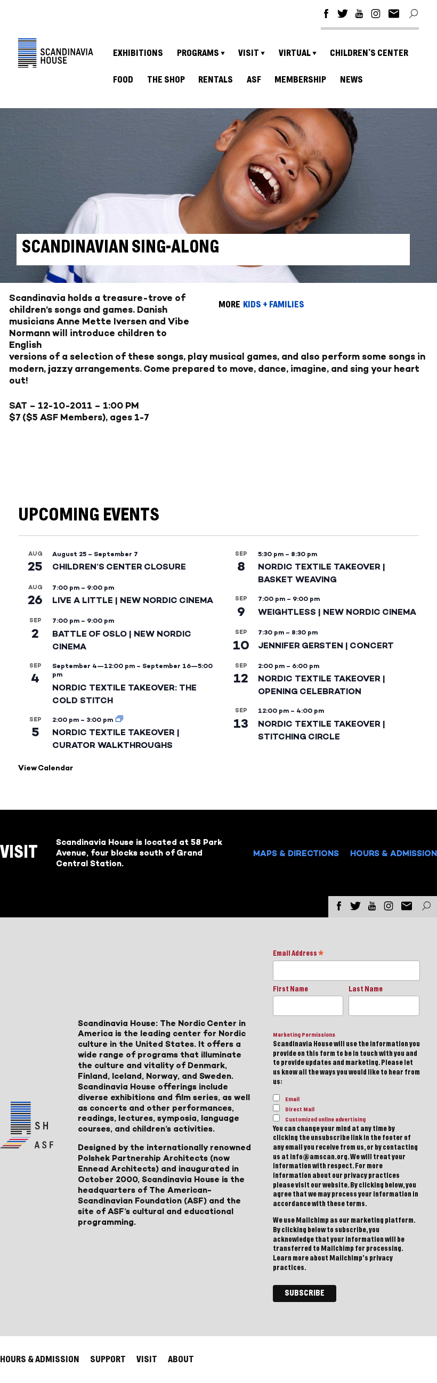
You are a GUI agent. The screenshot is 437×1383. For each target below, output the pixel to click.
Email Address (298, 954)
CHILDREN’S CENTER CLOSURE (119, 567)
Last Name (366, 989)
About (181, 1359)
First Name (290, 989)
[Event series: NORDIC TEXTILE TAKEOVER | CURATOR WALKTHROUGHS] (119, 719)
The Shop (166, 79)
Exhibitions (138, 53)
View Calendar (45, 767)
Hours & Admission (393, 853)
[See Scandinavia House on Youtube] (359, 15)
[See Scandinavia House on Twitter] (342, 15)
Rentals (215, 79)
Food (123, 79)
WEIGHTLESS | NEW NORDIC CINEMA (337, 612)
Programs (198, 53)
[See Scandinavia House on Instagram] (375, 15)
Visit (248, 53)
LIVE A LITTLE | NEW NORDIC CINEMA (132, 600)
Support (108, 1359)
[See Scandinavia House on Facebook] (326, 15)
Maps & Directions (296, 853)
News (351, 79)
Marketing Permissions (304, 1035)
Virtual (295, 53)
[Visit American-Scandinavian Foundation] (26, 1144)
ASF (254, 79)
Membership (300, 79)
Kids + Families (273, 304)
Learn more (291, 1258)
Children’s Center (369, 53)
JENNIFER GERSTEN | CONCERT (326, 645)
